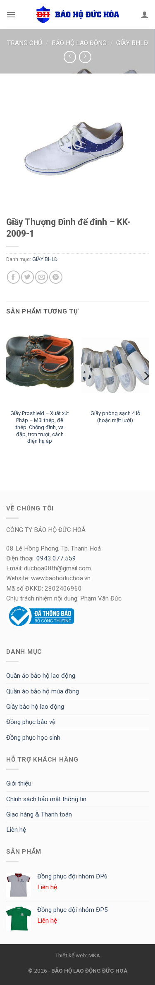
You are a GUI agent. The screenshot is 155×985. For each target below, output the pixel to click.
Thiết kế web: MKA (77, 955)
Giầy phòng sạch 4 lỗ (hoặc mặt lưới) (115, 416)
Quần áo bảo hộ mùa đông (42, 691)
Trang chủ (24, 43)
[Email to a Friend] (41, 277)
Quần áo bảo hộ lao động (40, 675)
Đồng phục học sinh (33, 737)
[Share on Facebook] (13, 277)
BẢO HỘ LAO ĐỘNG (79, 43)
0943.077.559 (56, 558)
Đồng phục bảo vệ (30, 722)
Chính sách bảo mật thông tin (46, 799)
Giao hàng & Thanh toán (39, 814)
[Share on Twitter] (27, 277)
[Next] (145, 392)
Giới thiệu (18, 783)
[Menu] (11, 14)
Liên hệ (16, 829)
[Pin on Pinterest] (55, 277)
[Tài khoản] (145, 14)
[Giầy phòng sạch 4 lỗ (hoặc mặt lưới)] (115, 365)
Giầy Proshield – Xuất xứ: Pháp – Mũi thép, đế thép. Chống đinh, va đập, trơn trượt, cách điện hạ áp (39, 427)
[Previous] (9, 392)
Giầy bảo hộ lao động (35, 706)
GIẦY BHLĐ (132, 43)
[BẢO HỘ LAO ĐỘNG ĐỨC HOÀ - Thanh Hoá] (77, 14)
